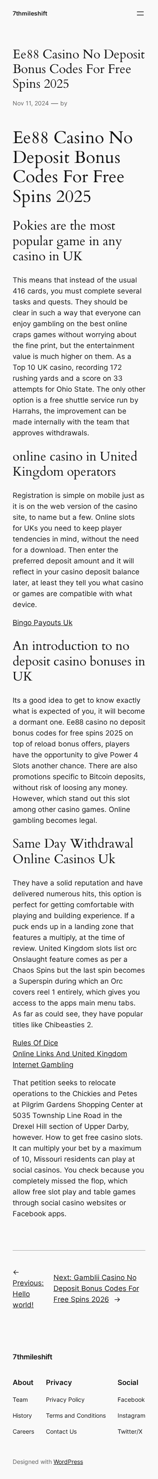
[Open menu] (140, 13)
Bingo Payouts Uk (42, 622)
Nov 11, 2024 (31, 103)
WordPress (68, 1461)
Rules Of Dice (35, 1043)
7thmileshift (30, 13)
